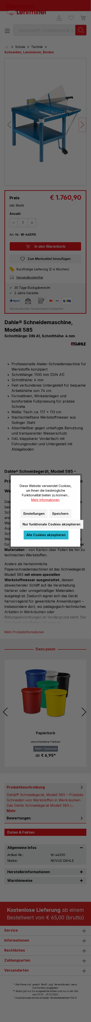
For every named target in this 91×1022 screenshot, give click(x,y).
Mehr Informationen (45, 500)
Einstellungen (34, 513)
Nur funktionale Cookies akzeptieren (51, 524)
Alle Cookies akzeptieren (46, 535)
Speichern (60, 513)
